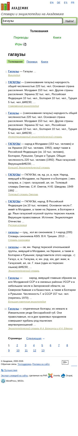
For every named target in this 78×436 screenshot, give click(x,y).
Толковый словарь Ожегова (23, 194)
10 (18, 350)
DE (58, 3)
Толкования (39, 31)
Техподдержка (24, 364)
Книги (57, 37)
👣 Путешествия (9, 370)
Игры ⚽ (21, 44)
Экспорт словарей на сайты (14, 375)
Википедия (14, 75)
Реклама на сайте (41, 364)
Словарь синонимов (19, 240)
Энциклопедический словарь (23, 271)
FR (72, 3)
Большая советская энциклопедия (27, 301)
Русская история (17, 225)
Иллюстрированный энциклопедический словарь (35, 137)
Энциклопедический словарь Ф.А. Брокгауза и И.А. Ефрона (40, 328)
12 (34, 350)
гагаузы (13, 232)
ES (65, 3)
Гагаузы (13, 71)
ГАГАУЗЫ (14, 82)
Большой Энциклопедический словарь (29, 167)
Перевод (32, 61)
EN (51, 3)
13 (42, 350)
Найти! (70, 21)
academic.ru (14, 6)
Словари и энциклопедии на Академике (32, 14)
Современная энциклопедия (23, 106)
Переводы (21, 37)
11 (26, 350)
